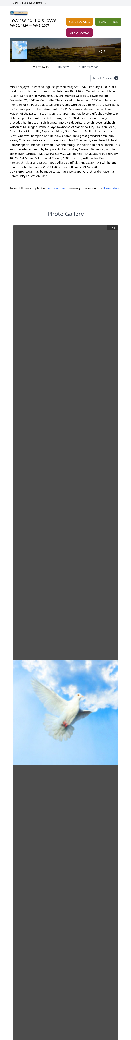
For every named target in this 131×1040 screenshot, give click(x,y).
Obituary (41, 67)
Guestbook (88, 67)
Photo (63, 67)
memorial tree (55, 188)
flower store (111, 188)
